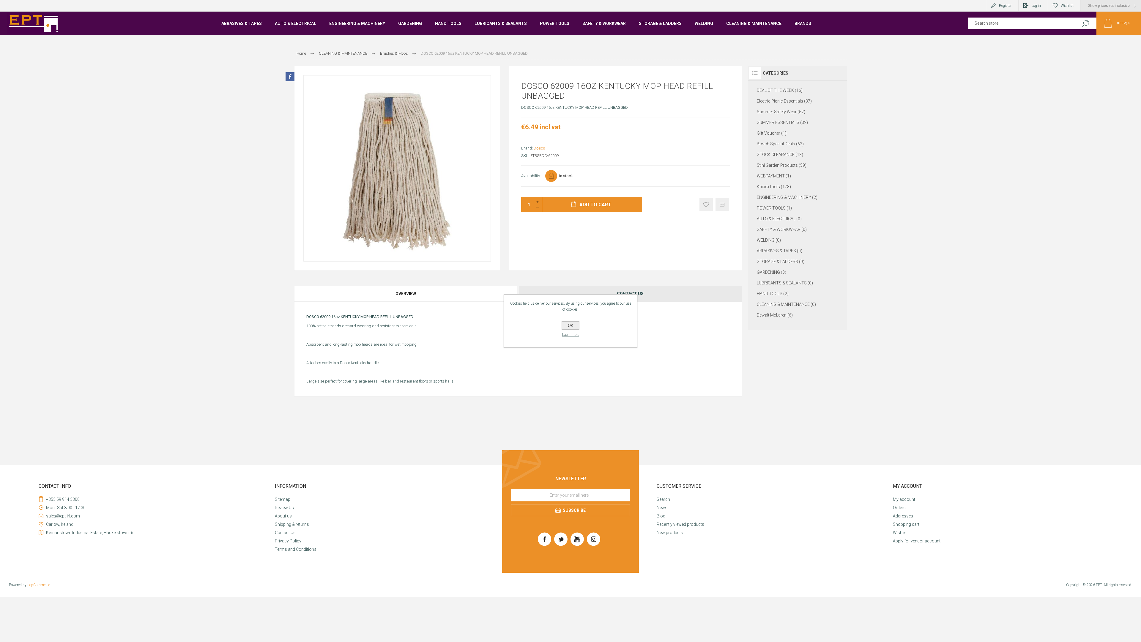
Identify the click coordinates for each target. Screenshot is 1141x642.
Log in (1036, 6)
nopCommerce (38, 585)
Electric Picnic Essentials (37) (784, 101)
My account (904, 499)
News (662, 507)
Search (1085, 23)
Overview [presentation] (405, 293)
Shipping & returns (292, 524)
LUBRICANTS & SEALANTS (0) (785, 283)
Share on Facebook (290, 76)
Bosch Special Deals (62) (780, 143)
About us (283, 516)
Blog (661, 516)
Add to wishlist (706, 204)
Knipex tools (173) (774, 186)
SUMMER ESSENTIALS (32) (782, 122)
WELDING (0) (769, 240)
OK (570, 325)
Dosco (539, 148)
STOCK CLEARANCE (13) (780, 154)
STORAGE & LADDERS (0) (780, 261)
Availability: (531, 176)
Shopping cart (906, 524)
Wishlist (900, 532)
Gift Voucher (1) (772, 133)
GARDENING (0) (771, 272)
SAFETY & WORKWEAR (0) (782, 229)
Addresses (903, 516)
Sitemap (282, 499)
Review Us (284, 507)
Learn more (570, 335)
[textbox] (1020, 23)
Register (1005, 6)
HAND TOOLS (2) (773, 293)
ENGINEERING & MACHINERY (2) (787, 197)
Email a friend (722, 204)
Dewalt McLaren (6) (775, 315)
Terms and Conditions (295, 549)
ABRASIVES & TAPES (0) (779, 250)
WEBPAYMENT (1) (774, 176)
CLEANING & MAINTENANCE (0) (786, 304)
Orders (899, 507)
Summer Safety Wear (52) (781, 111)
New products (670, 532)
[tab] (406, 294)
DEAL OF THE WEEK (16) (780, 90)
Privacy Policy (288, 541)
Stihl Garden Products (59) (781, 165)
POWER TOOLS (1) (774, 208)
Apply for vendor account (916, 541)
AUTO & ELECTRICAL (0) (779, 218)
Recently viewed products (680, 524)
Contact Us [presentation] (630, 293)
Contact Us (285, 532)
